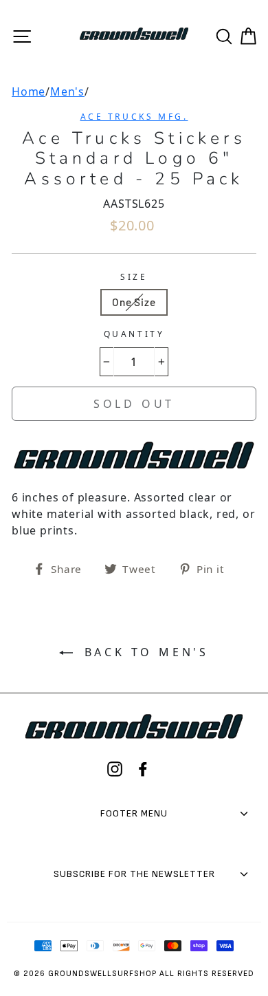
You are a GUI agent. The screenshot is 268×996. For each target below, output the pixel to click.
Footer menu (134, 813)
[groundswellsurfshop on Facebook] (142, 769)
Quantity (134, 334)
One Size (133, 302)
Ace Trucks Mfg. (134, 116)
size (133, 277)
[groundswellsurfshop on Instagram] (114, 769)
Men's (67, 91)
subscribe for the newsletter (134, 874)
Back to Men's (143, 652)
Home (28, 91)
